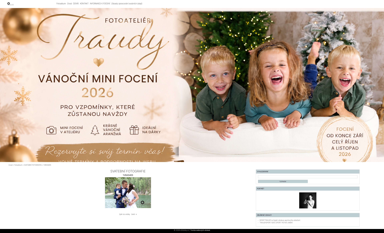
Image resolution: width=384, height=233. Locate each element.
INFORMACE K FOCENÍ (100, 3)
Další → (134, 214)
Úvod (69, 3)
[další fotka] (182, 193)
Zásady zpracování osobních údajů (126, 3)
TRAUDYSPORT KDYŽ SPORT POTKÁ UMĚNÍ (276, 223)
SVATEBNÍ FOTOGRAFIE (33, 165)
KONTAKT (84, 3)
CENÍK (76, 3)
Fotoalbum (61, 3)
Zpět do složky (124, 214)
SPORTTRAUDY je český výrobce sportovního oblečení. (280, 220)
